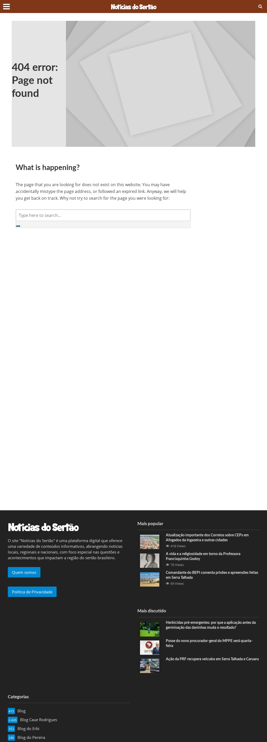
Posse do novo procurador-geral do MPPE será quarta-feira (209, 643)
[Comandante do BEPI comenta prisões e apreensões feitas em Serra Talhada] (149, 579)
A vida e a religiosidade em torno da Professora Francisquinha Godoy (203, 556)
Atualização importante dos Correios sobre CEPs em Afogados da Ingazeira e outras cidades (207, 537)
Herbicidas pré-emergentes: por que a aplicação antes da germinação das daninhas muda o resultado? (211, 625)
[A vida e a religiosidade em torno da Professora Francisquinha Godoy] (149, 560)
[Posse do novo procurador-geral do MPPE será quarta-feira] (149, 647)
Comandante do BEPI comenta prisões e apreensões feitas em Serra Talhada (212, 575)
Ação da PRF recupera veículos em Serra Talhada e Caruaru (212, 659)
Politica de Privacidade (32, 591)
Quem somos (24, 572)
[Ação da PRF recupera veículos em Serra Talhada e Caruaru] (149, 665)
